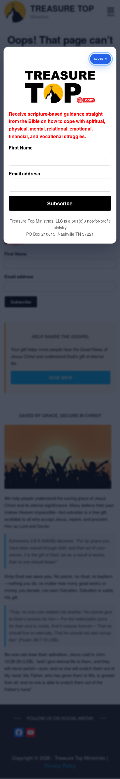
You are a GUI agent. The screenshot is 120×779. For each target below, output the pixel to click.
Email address (24, 173)
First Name (21, 147)
